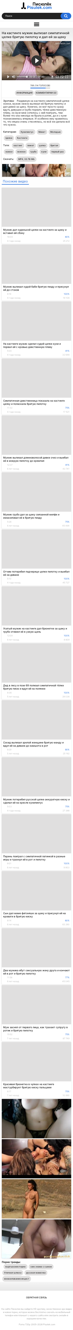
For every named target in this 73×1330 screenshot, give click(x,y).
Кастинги (22, 138)
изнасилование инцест (16, 1278)
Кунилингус (27, 132)
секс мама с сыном (41, 1266)
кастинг (18, 145)
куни (43, 151)
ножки (9, 151)
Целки (8, 138)
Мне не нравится (27, 86)
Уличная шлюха (12, 1272)
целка (42, 145)
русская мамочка (36, 1272)
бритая (54, 145)
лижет (30, 145)
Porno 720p (24, 1324)
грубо (33, 151)
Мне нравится (22, 86)
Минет (42, 132)
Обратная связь (36, 1297)
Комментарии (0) (46, 92)
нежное (21, 151)
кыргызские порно (15, 1266)
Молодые (55, 132)
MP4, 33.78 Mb (26, 159)
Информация (24, 92)
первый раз (57, 151)
